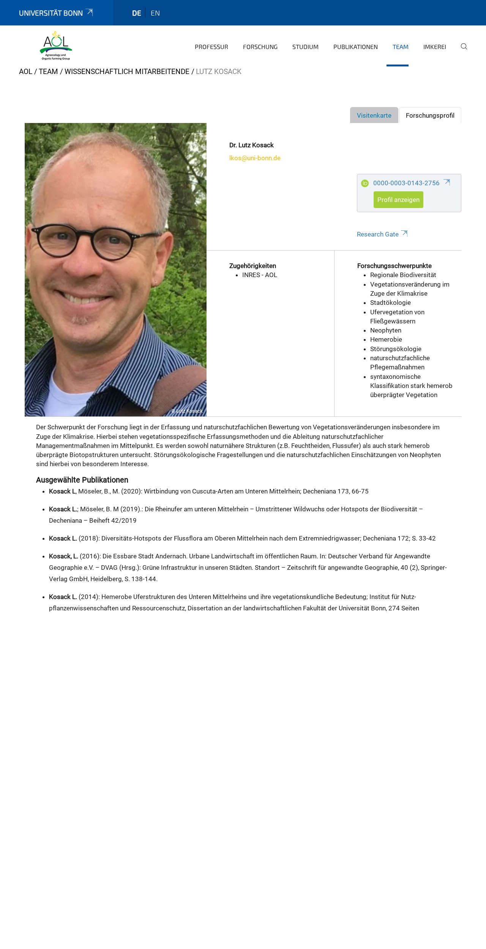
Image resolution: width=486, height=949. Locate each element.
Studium (305, 46)
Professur (211, 46)
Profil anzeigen (398, 199)
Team (401, 46)
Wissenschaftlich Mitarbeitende (127, 71)
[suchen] (461, 51)
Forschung (260, 46)
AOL (25, 71)
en (155, 12)
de (136, 12)
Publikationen (355, 46)
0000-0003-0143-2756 (407, 183)
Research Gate (378, 234)
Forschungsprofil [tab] (430, 115)
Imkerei (434, 46)
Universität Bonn (51, 12)
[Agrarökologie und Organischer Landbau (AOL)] (56, 45)
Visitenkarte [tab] (374, 115)
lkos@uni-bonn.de (255, 158)
